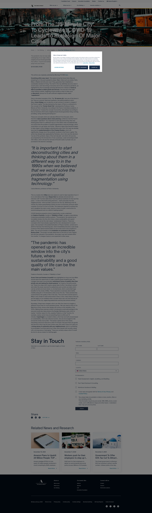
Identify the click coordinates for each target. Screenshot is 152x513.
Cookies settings (59, 67)
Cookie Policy (85, 62)
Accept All (95, 67)
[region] (76, 61)
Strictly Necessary (81, 67)
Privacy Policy (92, 62)
